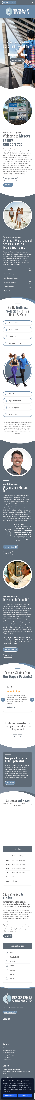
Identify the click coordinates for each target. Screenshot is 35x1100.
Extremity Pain (15, 414)
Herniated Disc (15, 343)
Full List (7, 936)
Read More (10, 707)
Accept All (25, 1095)
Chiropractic (8, 269)
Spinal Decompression (11, 274)
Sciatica (12, 336)
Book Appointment (17, 60)
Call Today (7, 185)
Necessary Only (10, 1095)
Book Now (9, 783)
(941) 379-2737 (9, 1077)
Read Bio (7, 553)
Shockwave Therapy (11, 278)
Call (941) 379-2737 (8, 2)
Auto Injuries (14, 407)
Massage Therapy (10, 282)
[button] (3, 700)
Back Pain (13, 323)
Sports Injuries (15, 400)
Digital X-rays (8, 291)
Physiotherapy (9, 287)
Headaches (14, 394)
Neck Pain (13, 329)
